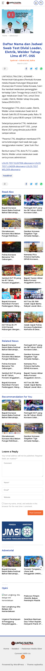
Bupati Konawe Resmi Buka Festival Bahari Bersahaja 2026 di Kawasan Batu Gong (11, 210)
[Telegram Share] (36, 69)
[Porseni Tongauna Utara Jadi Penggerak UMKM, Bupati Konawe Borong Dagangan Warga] (33, 561)
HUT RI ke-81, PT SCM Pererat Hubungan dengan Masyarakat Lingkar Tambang (11, 327)
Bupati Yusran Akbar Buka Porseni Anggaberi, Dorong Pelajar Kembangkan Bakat (33, 280)
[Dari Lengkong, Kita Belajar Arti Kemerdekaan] (11, 599)
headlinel (7, 176)
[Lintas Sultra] (14, 2)
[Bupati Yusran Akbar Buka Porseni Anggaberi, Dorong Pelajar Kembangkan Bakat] (33, 270)
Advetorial (24, 60)
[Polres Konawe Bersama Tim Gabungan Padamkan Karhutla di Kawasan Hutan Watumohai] (11, 247)
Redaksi (15, 649)
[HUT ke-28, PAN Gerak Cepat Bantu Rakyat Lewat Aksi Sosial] (33, 293)
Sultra (32, 60)
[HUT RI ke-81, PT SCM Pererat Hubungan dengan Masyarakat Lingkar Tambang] (11, 317)
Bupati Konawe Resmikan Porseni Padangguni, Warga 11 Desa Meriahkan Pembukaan (11, 303)
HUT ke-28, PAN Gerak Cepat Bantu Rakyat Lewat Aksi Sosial (32, 303)
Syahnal (14, 60)
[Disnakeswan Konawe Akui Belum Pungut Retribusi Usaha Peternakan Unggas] (11, 223)
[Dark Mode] (36, 3)
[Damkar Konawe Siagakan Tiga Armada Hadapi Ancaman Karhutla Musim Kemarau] (33, 223)
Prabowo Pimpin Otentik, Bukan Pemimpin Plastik (32, 598)
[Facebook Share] (26, 69)
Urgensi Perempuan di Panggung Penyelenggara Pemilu (11, 621)
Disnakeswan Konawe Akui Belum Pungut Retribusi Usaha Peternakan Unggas (11, 233)
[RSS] (23, 657)
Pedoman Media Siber (32, 649)
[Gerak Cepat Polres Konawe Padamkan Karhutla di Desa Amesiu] (33, 317)
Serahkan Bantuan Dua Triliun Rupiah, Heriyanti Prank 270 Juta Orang (33, 621)
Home (6, 649)
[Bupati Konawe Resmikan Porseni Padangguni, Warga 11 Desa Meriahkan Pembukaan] (11, 293)
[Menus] (3, 3)
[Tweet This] (31, 69)
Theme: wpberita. (35, 664)
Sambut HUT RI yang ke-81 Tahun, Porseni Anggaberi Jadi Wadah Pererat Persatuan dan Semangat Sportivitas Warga (11, 280)
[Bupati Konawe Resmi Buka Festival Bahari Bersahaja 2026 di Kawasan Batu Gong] (11, 200)
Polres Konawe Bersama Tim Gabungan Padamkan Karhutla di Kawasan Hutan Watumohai (11, 257)
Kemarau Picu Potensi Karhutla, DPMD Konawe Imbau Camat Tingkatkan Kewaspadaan (32, 257)
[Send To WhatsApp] (41, 69)
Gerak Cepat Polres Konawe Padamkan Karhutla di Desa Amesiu (33, 327)
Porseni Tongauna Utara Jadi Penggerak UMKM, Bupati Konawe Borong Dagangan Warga (32, 571)
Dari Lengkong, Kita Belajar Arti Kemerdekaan (11, 609)
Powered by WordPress (13, 664)
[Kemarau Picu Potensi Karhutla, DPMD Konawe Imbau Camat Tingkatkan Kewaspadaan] (33, 247)
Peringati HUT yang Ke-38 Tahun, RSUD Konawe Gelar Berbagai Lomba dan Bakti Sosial (33, 210)
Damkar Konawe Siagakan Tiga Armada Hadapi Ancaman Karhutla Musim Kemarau (32, 233)
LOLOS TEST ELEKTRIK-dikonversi (18, 163)
